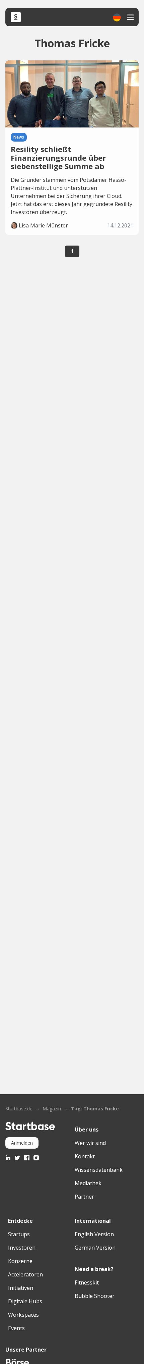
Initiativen (20, 1288)
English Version (94, 1234)
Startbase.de (18, 1108)
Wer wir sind (90, 1143)
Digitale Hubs (25, 1301)
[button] (117, 17)
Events (16, 1328)
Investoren (21, 1247)
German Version (95, 1247)
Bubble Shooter (95, 1296)
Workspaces (23, 1314)
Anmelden (22, 1143)
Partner (84, 1196)
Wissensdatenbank (99, 1169)
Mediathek (88, 1183)
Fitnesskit (87, 1282)
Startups (19, 1234)
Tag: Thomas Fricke (95, 1108)
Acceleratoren (25, 1274)
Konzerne (20, 1261)
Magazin (52, 1108)
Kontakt (85, 1156)
